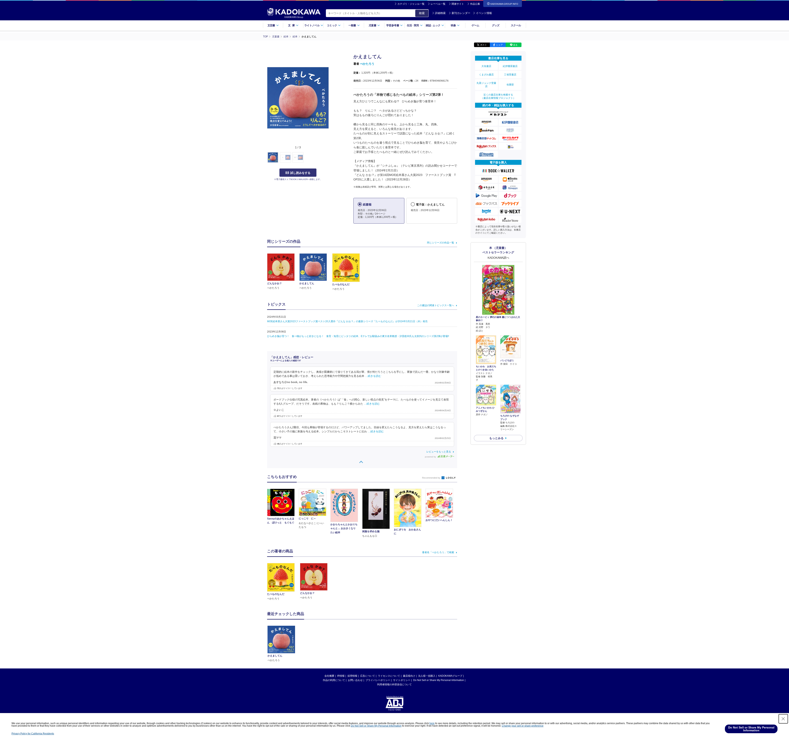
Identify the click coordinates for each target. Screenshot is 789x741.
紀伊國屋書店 (510, 66)
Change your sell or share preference (522, 726)
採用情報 (352, 675)
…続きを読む (373, 376)
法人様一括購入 (426, 675)
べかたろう (367, 63)
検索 (422, 13)
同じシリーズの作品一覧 (440, 242)
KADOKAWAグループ (450, 675)
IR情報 (341, 675)
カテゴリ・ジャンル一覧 (410, 3)
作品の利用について (334, 680)
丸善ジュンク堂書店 (486, 85)
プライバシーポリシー (378, 680)
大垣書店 (486, 66)
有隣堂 (510, 84)
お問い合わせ (355, 680)
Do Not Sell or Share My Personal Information (438, 680)
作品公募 (475, 3)
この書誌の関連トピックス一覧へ (435, 305)
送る (515, 45)
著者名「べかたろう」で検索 (438, 552)
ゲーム (475, 25)
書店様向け (409, 675)
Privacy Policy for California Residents (33, 733)
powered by (431, 457)
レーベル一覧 (438, 3)
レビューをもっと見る (438, 451)
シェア (499, 45)
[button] (331, 157)
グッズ (495, 25)
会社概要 (329, 675)
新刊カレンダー (461, 13)
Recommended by (431, 478)
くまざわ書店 (486, 74)
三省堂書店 (510, 74)
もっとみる (496, 438)
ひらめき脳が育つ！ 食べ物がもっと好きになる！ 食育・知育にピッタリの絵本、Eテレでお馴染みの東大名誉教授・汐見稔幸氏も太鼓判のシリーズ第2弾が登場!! (358, 336)
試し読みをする (300, 172)
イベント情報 (484, 13)
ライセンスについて (389, 675)
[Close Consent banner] (783, 718)
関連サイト (458, 3)
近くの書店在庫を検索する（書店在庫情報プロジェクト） (498, 96)
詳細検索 (440, 13)
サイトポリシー (401, 680)
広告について (367, 675)
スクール (516, 25)
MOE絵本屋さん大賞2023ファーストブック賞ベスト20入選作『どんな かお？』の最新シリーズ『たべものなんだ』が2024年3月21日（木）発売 (347, 321)
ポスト (483, 45)
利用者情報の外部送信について (394, 684)
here (432, 723)
